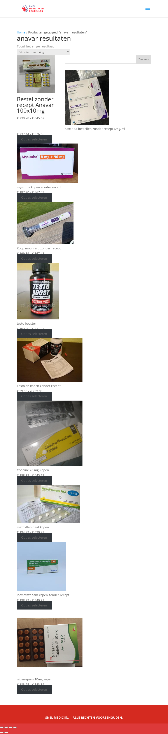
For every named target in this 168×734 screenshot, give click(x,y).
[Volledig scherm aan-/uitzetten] (6, 727)
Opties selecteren (34, 139)
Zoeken (143, 59)
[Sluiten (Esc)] (15, 727)
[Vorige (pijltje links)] (2, 732)
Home (21, 32)
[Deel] (10, 727)
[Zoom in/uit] (2, 727)
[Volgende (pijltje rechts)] (6, 732)
